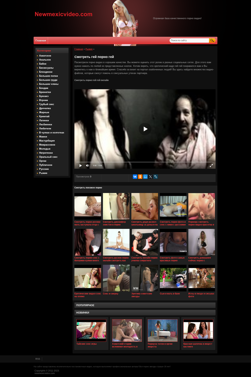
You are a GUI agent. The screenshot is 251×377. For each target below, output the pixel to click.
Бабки (42, 63)
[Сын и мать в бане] (173, 291)
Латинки (44, 120)
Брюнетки (45, 92)
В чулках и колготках (51, 132)
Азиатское (45, 55)
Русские (44, 169)
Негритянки (46, 152)
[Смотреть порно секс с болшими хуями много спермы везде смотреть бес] (87, 255)
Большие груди (48, 80)
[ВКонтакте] (135, 176)
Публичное (45, 165)
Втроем (43, 100)
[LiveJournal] (155, 176)
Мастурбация (47, 140)
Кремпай (44, 116)
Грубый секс (46, 104)
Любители (45, 128)
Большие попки (48, 76)
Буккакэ (44, 96)
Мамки (43, 136)
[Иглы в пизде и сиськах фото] (201, 291)
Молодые (44, 148)
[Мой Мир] (145, 176)
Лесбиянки (45, 124)
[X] (150, 176)
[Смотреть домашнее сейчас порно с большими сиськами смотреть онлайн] (201, 255)
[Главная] (64, 16)
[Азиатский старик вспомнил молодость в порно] (127, 330)
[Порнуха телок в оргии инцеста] (163, 330)
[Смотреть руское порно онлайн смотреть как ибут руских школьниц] (116, 255)
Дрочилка (45, 108)
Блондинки (45, 71)
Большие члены (48, 84)
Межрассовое (47, 144)
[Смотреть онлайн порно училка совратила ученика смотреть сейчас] (144, 255)
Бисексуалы (46, 67)
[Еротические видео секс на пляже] (87, 291)
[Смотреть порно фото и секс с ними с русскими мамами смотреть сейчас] (173, 220)
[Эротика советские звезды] (144, 291)
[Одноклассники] (140, 176)
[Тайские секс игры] (91, 330)
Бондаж (43, 88)
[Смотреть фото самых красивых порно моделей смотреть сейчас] (173, 255)
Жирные (44, 112)
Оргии (42, 161)
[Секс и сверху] (116, 291)
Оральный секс (48, 156)
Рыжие (43, 173)
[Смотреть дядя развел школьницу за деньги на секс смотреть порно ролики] (144, 220)
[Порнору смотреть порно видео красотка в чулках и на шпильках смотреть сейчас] (201, 220)
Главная (40, 40)
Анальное (45, 59)
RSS (37, 359)
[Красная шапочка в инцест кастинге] (198, 330)
